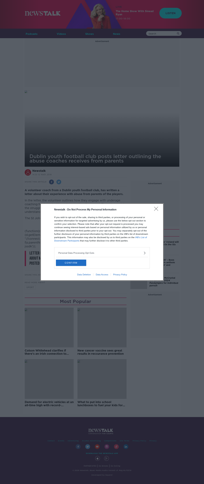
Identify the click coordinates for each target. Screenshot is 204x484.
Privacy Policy (120, 274)
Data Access (102, 274)
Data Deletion (84, 274)
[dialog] (102, 242)
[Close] (157, 210)
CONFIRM (71, 262)
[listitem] (102, 253)
